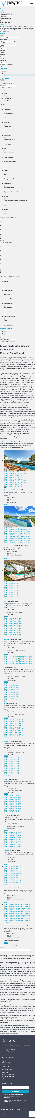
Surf (5, 205)
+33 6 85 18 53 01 (10, 1049)
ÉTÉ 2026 (7, 109)
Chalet (7, 101)
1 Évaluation (7, 738)
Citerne (6, 131)
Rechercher (3, 9)
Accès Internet (8, 290)
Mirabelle (6, 639)
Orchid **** (7, 741)
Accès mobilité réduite (10, 299)
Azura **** (7, 888)
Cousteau (6, 850)
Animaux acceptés (9, 316)
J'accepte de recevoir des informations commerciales (15, 1101)
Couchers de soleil (9, 139)
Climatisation (8, 303)
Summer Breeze (8, 546)
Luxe (5, 174)
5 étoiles (6, 118)
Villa (6, 93)
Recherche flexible (6, 18)
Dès (5, 940)
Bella (5, 779)
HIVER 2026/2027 (9, 113)
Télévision (7, 294)
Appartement (9, 96)
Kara (5, 816)
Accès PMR (7, 122)
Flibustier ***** (8, 490)
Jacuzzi (6, 165)
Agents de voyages (8, 1076)
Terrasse (6, 312)
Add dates (3, 33)
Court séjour (7, 144)
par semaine (15, 940)
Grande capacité (9, 152)
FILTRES (2, 10)
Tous (6, 91)
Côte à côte (7, 135)
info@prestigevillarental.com (13, 1051)
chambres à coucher (6, 64)
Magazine (5, 1072)
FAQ (3, 1078)
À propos (5, 1061)
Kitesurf (6, 170)
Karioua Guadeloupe (10, 926)
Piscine (6, 281)
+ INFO (6, 504)
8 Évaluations (7, 636)
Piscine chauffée (9, 187)
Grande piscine (8, 157)
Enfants (2, 54)
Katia (5, 667)
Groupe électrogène (10, 161)
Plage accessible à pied (11, 192)
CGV (3, 1064)
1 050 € (8, 940)
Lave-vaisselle (8, 307)
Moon (5, 703)
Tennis (6, 209)
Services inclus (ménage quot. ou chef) (15, 200)
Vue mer (6, 213)
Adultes (2, 50)
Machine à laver (8, 325)
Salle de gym (7, 196)
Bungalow (8, 98)
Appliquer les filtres (5, 328)
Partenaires (5, 1080)
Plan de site (5, 1066)
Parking (6, 320)
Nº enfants (3, 60)
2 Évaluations (7, 598)
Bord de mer (7, 126)
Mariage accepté (9, 179)
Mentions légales (7, 1062)
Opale (5, 601)
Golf (5, 148)
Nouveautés (7, 183)
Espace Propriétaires (8, 1074)
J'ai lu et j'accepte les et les (13, 1096)
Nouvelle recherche (5, 82)
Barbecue (7, 285)
